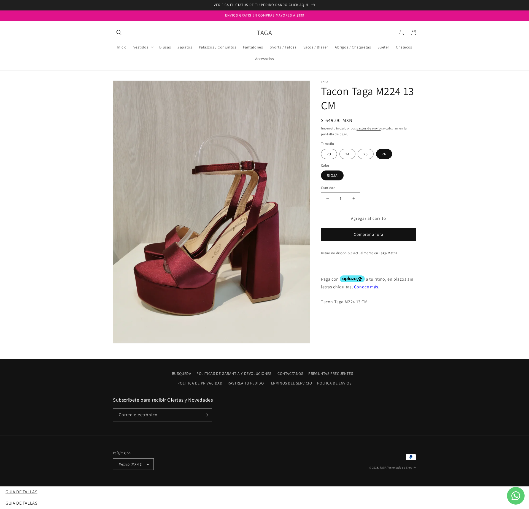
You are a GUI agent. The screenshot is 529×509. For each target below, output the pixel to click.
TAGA (383, 467)
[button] (119, 32)
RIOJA (332, 175)
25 (365, 153)
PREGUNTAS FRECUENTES (330, 373)
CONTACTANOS (290, 373)
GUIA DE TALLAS (21, 492)
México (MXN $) (131, 464)
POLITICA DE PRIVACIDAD (199, 383)
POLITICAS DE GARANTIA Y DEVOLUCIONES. (234, 373)
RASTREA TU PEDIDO (246, 383)
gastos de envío (369, 128)
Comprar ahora (369, 234)
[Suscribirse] (206, 414)
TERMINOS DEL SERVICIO (290, 383)
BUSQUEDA (181, 373)
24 (347, 153)
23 (329, 153)
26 (384, 153)
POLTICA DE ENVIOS (334, 383)
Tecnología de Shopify (401, 467)
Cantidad (328, 187)
